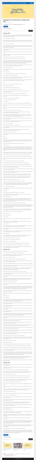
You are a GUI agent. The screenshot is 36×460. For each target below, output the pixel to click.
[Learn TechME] (6, 3)
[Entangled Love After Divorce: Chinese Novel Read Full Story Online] (17, 445)
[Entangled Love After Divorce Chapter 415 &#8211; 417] (27, 445)
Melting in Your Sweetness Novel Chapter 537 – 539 (10, 455)
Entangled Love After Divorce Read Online (8, 454)
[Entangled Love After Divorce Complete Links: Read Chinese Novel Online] (8, 445)
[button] (33, 3)
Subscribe (30, 30)
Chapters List (5, 26)
